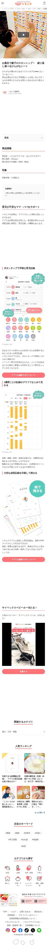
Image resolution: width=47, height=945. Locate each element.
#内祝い (38, 833)
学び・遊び (21, 9)
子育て (12, 9)
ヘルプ (13, 912)
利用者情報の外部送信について (22, 918)
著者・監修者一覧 (14, 925)
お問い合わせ (25, 912)
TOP (5, 912)
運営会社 (38, 912)
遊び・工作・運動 (34, 9)
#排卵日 (27, 833)
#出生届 (24, 840)
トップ (4, 9)
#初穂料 (35, 840)
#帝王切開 (12, 840)
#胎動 (17, 833)
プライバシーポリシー (28, 915)
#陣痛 (8, 833)
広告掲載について (32, 925)
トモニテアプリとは (31, 922)
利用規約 (11, 915)
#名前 (23, 846)
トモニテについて (12, 922)
